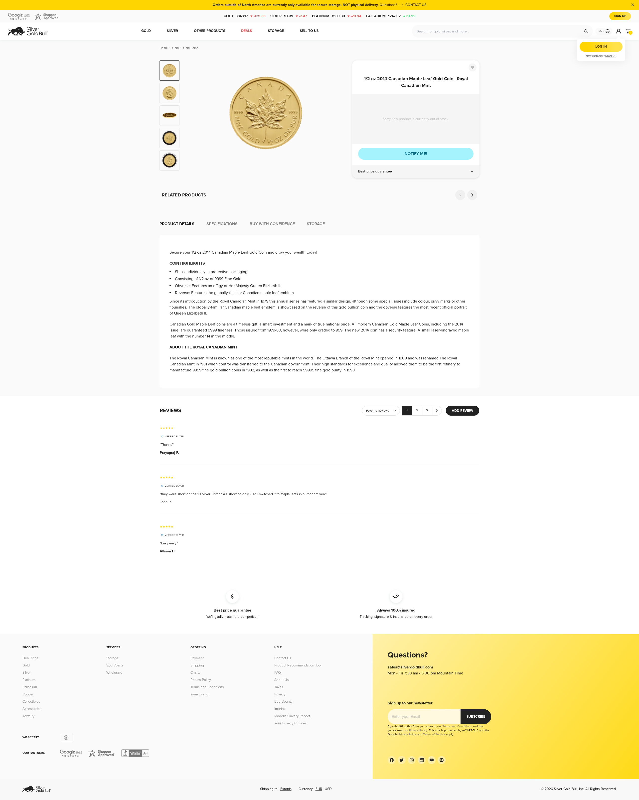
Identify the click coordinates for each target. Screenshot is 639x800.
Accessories (31, 709)
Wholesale (114, 672)
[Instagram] (412, 760)
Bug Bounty (283, 701)
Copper (28, 694)
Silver (288, 16)
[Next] (340, 115)
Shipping (197, 665)
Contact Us (282, 658)
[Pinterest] (442, 760)
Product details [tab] (177, 223)
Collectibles (31, 701)
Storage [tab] (316, 223)
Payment (197, 658)
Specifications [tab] (222, 223)
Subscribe (476, 716)
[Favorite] (473, 67)
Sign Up (620, 16)
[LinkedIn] (422, 760)
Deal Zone (30, 658)
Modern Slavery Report (292, 716)
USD (328, 789)
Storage (112, 658)
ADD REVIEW (462, 411)
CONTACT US (415, 5)
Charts (195, 672)
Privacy (279, 694)
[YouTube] (432, 760)
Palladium (391, 16)
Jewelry (28, 716)
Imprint (279, 709)
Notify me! (416, 153)
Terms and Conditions (207, 687)
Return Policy (200, 680)
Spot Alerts (114, 665)
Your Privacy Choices (290, 723)
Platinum (336, 16)
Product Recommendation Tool (297, 665)
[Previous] (190, 115)
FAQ (277, 672)
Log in (601, 46)
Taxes (278, 687)
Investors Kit (199, 694)
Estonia (286, 789)
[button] (416, 171)
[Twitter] (402, 760)
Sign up (610, 56)
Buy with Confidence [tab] (272, 223)
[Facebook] (392, 760)
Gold (244, 16)
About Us (281, 680)
